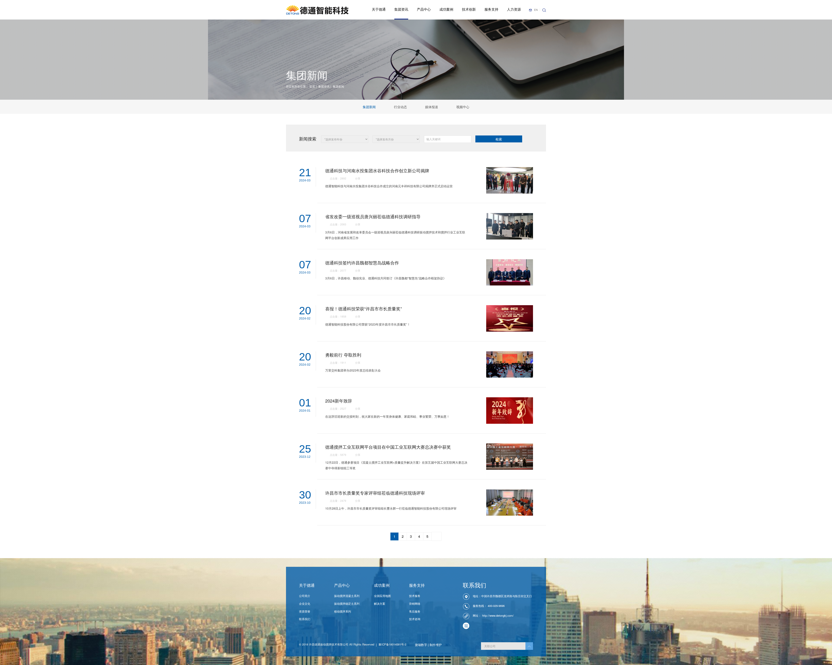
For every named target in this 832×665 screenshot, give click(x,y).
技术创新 (469, 9)
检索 (499, 139)
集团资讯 (401, 9)
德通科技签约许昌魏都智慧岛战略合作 (362, 262)
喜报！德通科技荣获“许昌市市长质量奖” (363, 308)
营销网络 (414, 603)
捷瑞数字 (421, 644)
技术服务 (414, 596)
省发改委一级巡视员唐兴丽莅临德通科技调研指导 (373, 216)
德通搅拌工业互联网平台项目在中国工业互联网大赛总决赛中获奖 (388, 447)
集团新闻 (369, 106)
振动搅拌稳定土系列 (346, 603)
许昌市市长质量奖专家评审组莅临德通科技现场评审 (375, 493)
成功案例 (446, 9)
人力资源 (514, 9)
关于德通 (379, 9)
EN (536, 9)
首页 (312, 86)
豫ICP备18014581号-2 (392, 644)
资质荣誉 (304, 611)
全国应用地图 (382, 596)
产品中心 (424, 9)
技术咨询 (414, 619)
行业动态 (400, 106)
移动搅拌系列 (342, 611)
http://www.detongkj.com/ (498, 616)
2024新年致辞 (338, 401)
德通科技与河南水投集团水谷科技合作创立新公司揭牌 (377, 170)
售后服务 (414, 611)
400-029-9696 (496, 606)
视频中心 (462, 106)
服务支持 (491, 9)
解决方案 (379, 603)
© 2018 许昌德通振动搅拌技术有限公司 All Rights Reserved (336, 644)
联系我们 (304, 619)
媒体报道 (431, 106)
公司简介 (304, 596)
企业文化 (304, 603)
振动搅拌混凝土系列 (346, 596)
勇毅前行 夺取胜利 (343, 355)
